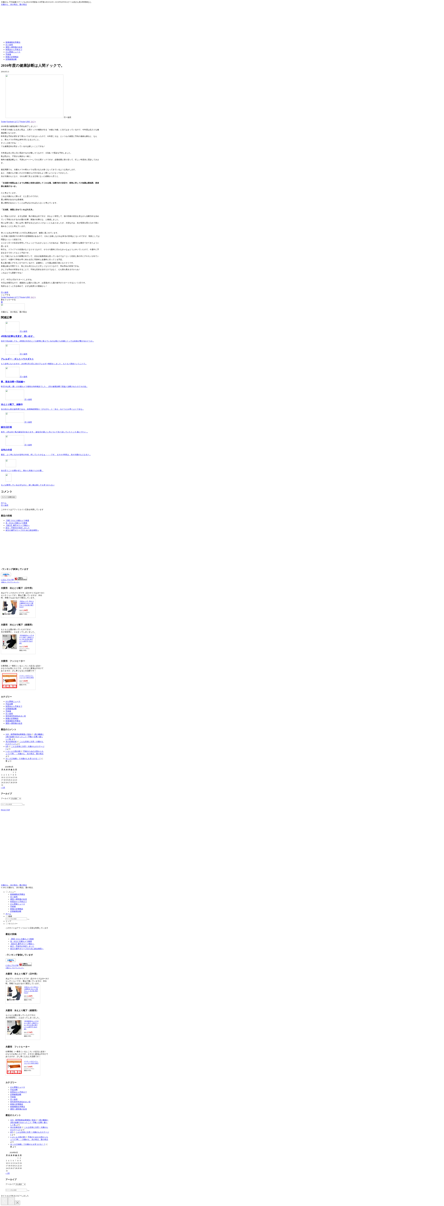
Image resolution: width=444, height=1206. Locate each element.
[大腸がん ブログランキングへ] (20, 580)
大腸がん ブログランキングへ (10, 582)
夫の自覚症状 (11, 742)
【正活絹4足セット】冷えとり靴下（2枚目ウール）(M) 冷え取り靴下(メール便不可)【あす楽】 (26, 639)
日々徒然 (4, 292)
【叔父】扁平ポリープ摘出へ (18, 525)
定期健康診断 (11, 709)
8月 (7, 746)
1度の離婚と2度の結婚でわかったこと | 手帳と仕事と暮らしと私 (25, 736)
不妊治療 (9, 704)
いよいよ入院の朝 (13, 751)
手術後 (8, 711)
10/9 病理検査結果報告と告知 (18, 734)
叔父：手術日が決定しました (18, 528)
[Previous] (4, 1201)
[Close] (17, 1203)
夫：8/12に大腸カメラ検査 (16, 523)
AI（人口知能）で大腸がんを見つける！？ (23, 759)
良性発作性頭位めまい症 (16, 716)
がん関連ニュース (13, 701)
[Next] (11, 1201)
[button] (28, 919)
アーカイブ (5, 798)
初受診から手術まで (14, 706)
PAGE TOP (5, 810)
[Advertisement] (222, 23)
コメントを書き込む (8, 497)
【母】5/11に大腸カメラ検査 (17, 520)
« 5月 (3, 788)
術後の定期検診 (12, 718)
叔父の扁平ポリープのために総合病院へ (22, 530)
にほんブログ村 (7, 580)
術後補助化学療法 (13, 721)
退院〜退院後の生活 (14, 723)
